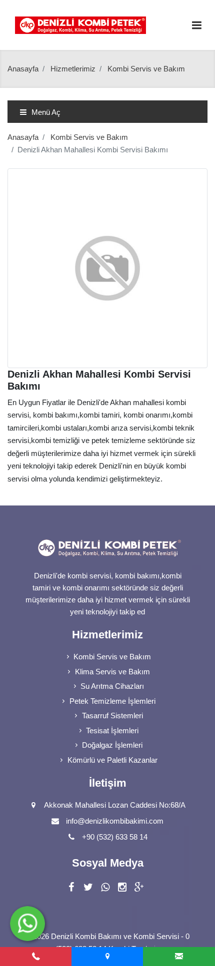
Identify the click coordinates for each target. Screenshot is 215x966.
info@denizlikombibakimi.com (115, 821)
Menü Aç (45, 112)
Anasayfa (23, 68)
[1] (196, 25)
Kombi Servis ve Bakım (89, 137)
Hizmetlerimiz (73, 68)
